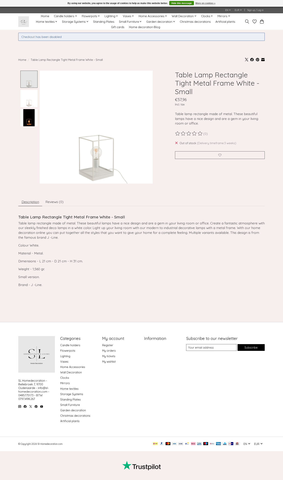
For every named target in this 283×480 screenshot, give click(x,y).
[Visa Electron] (199, 444)
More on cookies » (205, 3)
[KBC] (224, 444)
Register (107, 345)
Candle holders (70, 345)
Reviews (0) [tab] (54, 202)
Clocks (64, 378)
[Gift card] (237, 444)
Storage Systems (71, 394)
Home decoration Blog (144, 27)
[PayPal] (161, 444)
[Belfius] (212, 444)
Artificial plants (225, 21)
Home (45, 16)
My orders (109, 350)
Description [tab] (30, 202)
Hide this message (181, 3)
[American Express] (218, 444)
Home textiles (69, 389)
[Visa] (174, 444)
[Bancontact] (187, 444)
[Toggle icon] (247, 21)
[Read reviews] (189, 133)
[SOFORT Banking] (193, 444)
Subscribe (251, 347)
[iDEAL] (155, 444)
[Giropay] (231, 444)
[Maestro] (205, 444)
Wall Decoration (71, 372)
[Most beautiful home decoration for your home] (23, 21)
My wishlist (109, 361)
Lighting (65, 356)
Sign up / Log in (255, 10)
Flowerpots (67, 350)
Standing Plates (103, 21)
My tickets (108, 356)
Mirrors (65, 383)
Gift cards (117, 27)
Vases (64, 361)
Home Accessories (72, 367)
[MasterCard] (168, 444)
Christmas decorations (195, 21)
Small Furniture (70, 405)
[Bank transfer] (180, 444)
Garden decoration (73, 410)
